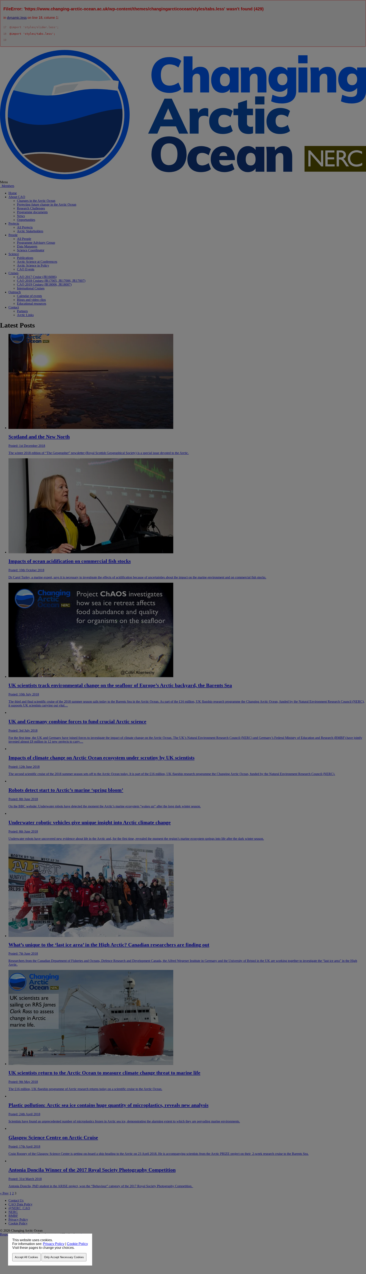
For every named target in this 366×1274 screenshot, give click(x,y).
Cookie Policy (77, 1244)
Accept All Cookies (26, 1257)
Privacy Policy (53, 1244)
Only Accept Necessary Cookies (64, 1257)
